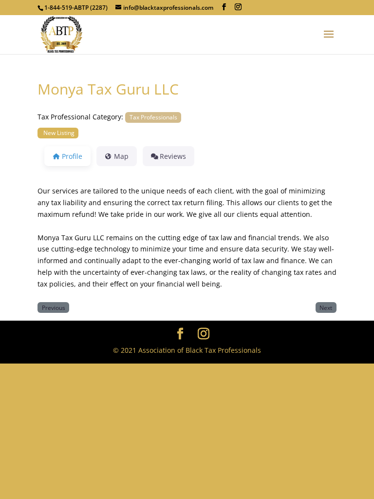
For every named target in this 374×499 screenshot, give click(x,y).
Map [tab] (121, 156)
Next (325, 307)
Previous (53, 307)
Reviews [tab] (173, 156)
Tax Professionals (153, 117)
